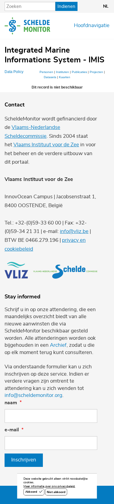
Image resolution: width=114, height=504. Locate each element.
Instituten (62, 72)
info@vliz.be (74, 231)
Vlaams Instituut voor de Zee (46, 144)
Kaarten (64, 77)
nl (106, 6)
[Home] (27, 25)
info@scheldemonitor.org (33, 395)
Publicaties (79, 72)
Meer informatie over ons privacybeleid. (49, 486)
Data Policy (14, 72)
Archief (58, 345)
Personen (46, 72)
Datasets (50, 77)
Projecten (96, 72)
